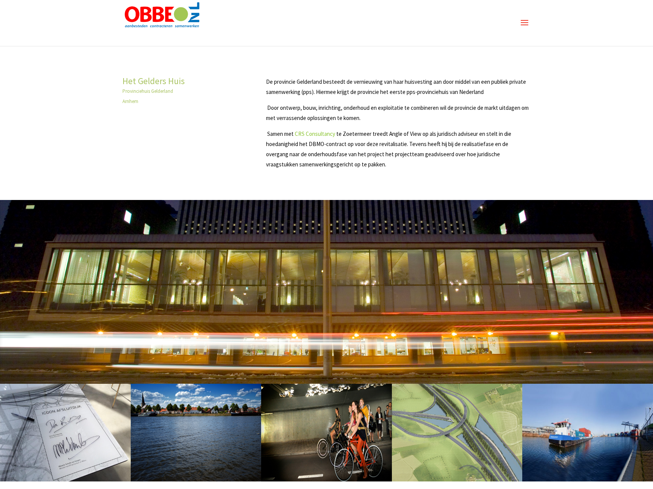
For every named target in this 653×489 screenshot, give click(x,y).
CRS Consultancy (315, 133)
